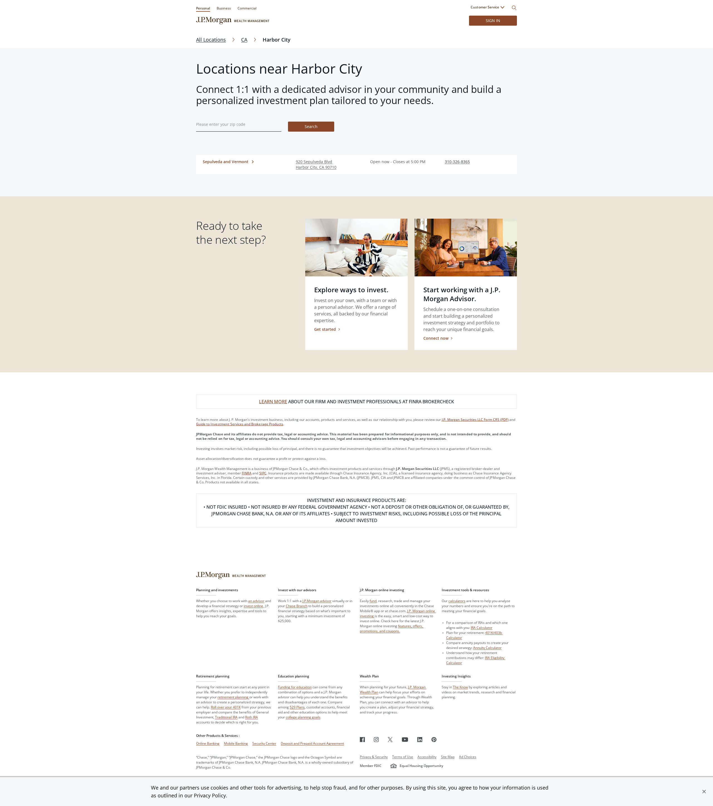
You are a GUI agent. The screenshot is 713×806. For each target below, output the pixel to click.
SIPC (263, 473)
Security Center (264, 743)
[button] (704, 791)
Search (311, 126)
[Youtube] (405, 739)
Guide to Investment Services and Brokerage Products (239, 424)
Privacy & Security (374, 756)
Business (224, 8)
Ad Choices (467, 756)
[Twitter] (390, 739)
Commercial (247, 8)
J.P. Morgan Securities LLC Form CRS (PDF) (475, 419)
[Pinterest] (434, 739)
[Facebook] (362, 739)
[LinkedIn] (420, 739)
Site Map (448, 756)
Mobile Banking (236, 743)
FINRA (246, 473)
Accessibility (426, 756)
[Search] (514, 8)
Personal (203, 8)
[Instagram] (376, 739)
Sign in (493, 20)
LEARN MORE (273, 402)
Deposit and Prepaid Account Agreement (312, 743)
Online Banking (207, 743)
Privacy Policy (210, 795)
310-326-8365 (457, 161)
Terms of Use (402, 756)
